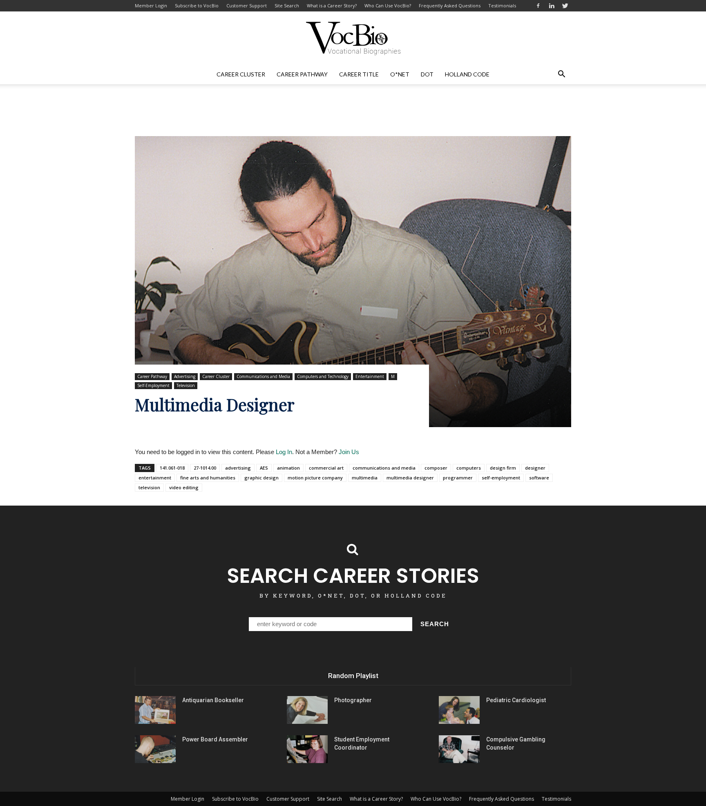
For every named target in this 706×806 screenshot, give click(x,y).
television (149, 487)
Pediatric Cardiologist (516, 700)
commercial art (326, 468)
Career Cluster (241, 74)
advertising (238, 468)
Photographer (353, 700)
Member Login (151, 5)
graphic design (261, 478)
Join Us (349, 451)
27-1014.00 (205, 468)
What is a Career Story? (332, 5)
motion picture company (315, 478)
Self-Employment (153, 385)
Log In (284, 451)
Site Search (287, 5)
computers (468, 468)
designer (535, 468)
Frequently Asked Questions (449, 5)
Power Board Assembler (215, 739)
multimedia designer (410, 478)
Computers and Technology (323, 376)
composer (435, 468)
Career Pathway (302, 74)
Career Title (359, 74)
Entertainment (369, 376)
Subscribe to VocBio (197, 5)
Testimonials (502, 5)
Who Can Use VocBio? (387, 5)
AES (264, 468)
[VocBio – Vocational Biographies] (353, 38)
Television (185, 385)
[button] (561, 74)
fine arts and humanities (207, 478)
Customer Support (246, 5)
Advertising (184, 376)
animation (288, 468)
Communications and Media (263, 376)
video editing (184, 487)
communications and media (384, 468)
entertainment (155, 478)
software (539, 478)
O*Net (399, 74)
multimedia (365, 478)
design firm (503, 468)
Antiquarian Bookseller (213, 700)
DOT (427, 74)
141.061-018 (172, 468)
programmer (458, 478)
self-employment (501, 478)
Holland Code (467, 74)
